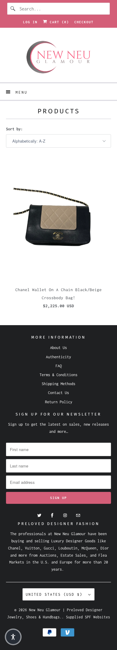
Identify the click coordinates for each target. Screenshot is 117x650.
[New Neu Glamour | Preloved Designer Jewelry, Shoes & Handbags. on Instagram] (65, 515)
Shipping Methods (58, 384)
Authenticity (58, 357)
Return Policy (58, 402)
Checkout (84, 22)
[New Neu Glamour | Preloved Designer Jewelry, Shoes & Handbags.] (58, 57)
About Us (58, 347)
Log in (30, 22)
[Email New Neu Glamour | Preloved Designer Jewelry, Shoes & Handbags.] (78, 515)
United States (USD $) (55, 594)
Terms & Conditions (58, 375)
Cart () (58, 22)
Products (59, 111)
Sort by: (14, 129)
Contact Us (58, 392)
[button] (13, 637)
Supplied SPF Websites (88, 617)
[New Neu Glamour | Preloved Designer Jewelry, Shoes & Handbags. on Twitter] (39, 515)
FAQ (59, 366)
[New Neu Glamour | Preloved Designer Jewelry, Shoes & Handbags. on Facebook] (52, 515)
